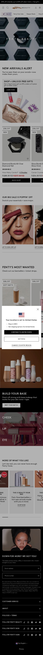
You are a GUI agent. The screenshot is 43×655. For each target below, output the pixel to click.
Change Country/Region (21, 345)
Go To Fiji (21, 339)
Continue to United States (21, 332)
